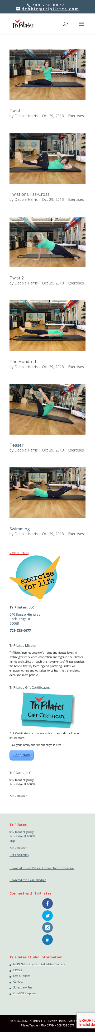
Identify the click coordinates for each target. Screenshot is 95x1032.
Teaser (16, 445)
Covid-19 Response (24, 993)
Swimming (20, 529)
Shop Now (21, 755)
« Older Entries (19, 553)
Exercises (76, 115)
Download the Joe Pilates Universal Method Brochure (42, 868)
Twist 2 (17, 278)
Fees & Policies (21, 976)
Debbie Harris (26, 115)
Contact (18, 981)
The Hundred (23, 361)
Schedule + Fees (22, 987)
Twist (15, 110)
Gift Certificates (19, 855)
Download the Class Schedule (28, 880)
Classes (17, 970)
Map (12, 789)
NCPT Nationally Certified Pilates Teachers (39, 964)
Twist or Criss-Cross (30, 194)
